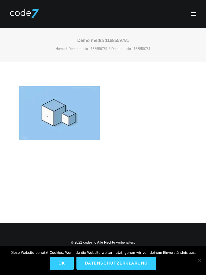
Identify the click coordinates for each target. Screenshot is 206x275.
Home (60, 49)
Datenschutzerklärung (116, 263)
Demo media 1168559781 (88, 49)
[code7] (24, 14)
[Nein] (199, 260)
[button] (193, 14)
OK (61, 263)
